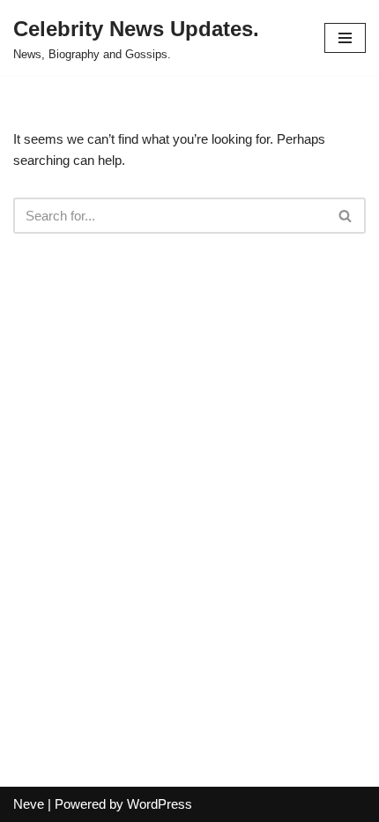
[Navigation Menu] (345, 38)
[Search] (346, 216)
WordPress (159, 803)
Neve (28, 803)
